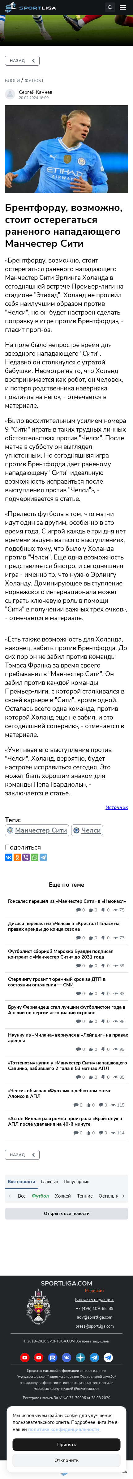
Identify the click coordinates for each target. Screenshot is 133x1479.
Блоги (12, 81)
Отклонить (66, 1460)
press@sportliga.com (94, 1326)
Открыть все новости (66, 1213)
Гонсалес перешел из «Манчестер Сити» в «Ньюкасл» (67, 901)
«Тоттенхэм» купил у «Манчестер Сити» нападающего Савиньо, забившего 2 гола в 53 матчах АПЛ (67, 1066)
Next (123, 1196)
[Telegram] (43, 857)
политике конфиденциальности (63, 1429)
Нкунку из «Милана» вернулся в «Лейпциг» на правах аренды (68, 1038)
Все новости (21, 1181)
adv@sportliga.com (94, 1317)
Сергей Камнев (35, 92)
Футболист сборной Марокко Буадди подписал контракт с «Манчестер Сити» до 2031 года (61, 954)
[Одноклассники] (17, 857)
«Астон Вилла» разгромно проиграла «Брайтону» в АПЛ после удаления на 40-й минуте (65, 1121)
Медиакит (94, 1291)
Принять (66, 1445)
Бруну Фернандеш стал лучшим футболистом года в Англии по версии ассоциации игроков (67, 1010)
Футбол (34, 81)
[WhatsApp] (34, 857)
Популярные (76, 1181)
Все (22, 1196)
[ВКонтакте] (8, 857)
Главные (49, 1181)
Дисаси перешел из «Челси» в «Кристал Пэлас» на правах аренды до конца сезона (63, 926)
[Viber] (26, 857)
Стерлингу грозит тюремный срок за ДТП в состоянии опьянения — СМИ (57, 982)
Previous (9, 1196)
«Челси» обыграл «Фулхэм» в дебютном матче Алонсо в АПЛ (59, 1093)
